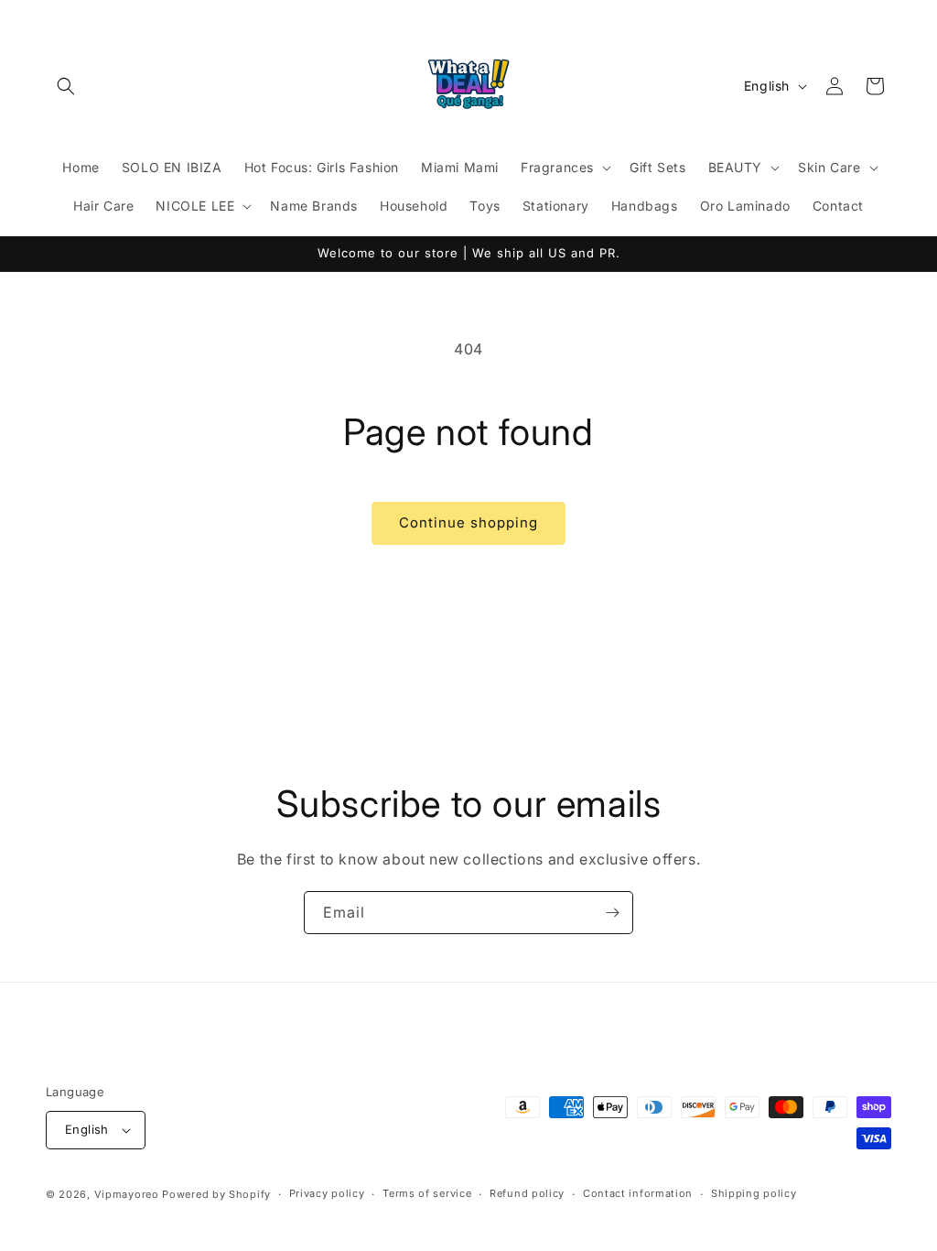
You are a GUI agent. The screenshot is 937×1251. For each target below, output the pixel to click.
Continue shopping (468, 522)
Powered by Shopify (216, 1194)
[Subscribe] (612, 912)
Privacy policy (327, 1193)
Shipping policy (754, 1193)
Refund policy (527, 1193)
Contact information (638, 1193)
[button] (66, 86)
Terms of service (426, 1193)
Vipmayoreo (126, 1194)
